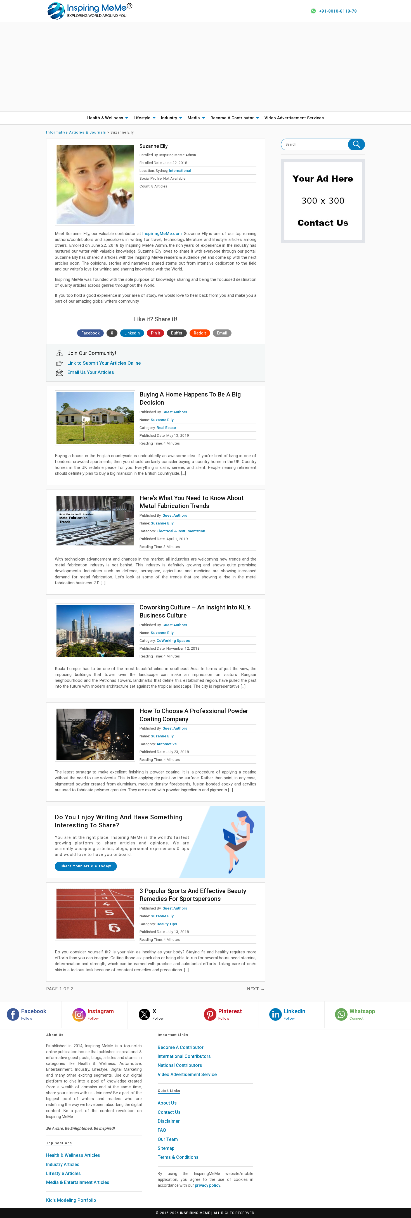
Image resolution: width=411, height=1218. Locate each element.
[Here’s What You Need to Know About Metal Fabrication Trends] (95, 520)
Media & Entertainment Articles (77, 1182)
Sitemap (166, 1148)
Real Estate (166, 427)
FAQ (162, 1130)
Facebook (90, 333)
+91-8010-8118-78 (338, 11)
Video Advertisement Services (294, 117)
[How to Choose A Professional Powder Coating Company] (95, 734)
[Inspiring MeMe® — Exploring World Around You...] (89, 10)
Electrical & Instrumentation (181, 531)
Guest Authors (174, 412)
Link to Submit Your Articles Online (104, 363)
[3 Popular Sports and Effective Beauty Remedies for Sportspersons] (95, 914)
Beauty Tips (167, 924)
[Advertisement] (205, 67)
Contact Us (169, 1112)
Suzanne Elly (162, 419)
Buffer (177, 333)
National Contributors (180, 1065)
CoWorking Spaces (173, 640)
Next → (256, 988)
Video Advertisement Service (187, 1074)
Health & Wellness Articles (73, 1155)
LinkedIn (132, 333)
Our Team (168, 1139)
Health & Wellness (105, 117)
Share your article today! (85, 866)
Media (194, 117)
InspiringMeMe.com (162, 233)
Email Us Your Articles (90, 372)
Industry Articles (62, 1164)
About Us (167, 1103)
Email (222, 333)
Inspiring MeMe (195, 1213)
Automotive (167, 744)
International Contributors (184, 1056)
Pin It (155, 333)
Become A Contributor (232, 117)
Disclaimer (169, 1121)
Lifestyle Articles (63, 1173)
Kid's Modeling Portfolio (71, 1200)
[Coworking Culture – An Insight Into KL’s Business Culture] (95, 630)
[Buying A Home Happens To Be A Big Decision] (95, 417)
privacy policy (207, 1185)
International (180, 170)
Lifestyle (142, 117)
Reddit (200, 333)
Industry (169, 117)
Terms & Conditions (178, 1157)
